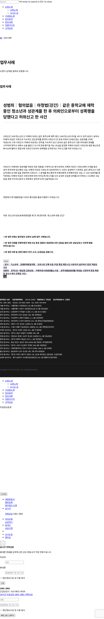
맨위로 (8, 537)
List (5, 276)
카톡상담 (29, 594)
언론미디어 (10, 399)
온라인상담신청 (9, 527)
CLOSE (3, 494)
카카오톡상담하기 (9, 521)
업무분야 (9, 392)
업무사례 (9, 396)
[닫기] (2, 543)
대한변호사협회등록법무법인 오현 (11, 502)
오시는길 (9, 534)
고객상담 (9, 402)
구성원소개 (10, 389)
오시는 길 (14, 386)
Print (6, 261)
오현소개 (9, 380)
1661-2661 (12, 594)
